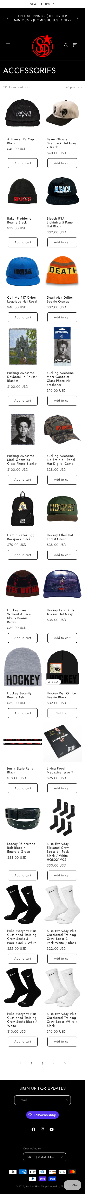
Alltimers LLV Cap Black (20, 141)
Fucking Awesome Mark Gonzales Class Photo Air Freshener (60, 379)
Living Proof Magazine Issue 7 (60, 770)
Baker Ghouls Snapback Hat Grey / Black (61, 143)
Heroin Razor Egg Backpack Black (20, 537)
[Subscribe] (66, 1100)
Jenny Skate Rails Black (20, 770)
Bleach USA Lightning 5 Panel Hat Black (60, 222)
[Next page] (64, 1063)
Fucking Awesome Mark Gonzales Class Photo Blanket (22, 460)
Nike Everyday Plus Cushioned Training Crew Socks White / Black (62, 1020)
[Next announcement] (77, 18)
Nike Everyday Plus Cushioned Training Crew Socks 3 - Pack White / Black (61, 937)
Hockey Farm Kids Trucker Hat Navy (60, 612)
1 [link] (20, 1063)
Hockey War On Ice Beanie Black (61, 695)
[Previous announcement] (7, 18)
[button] (8, 45)
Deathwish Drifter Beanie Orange (60, 299)
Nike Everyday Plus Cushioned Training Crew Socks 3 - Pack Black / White (22, 937)
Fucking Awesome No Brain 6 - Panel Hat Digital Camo (61, 460)
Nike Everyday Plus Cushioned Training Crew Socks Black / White (22, 1020)
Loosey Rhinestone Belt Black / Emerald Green (21, 848)
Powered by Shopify (58, 1186)
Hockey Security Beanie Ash (19, 695)
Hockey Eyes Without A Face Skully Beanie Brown (19, 616)
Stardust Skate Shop (36, 1186)
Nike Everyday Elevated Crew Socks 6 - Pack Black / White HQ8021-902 (58, 852)
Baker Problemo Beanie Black (19, 220)
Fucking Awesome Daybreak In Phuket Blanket (22, 377)
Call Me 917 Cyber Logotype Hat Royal (22, 299)
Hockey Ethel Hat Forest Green (60, 537)
